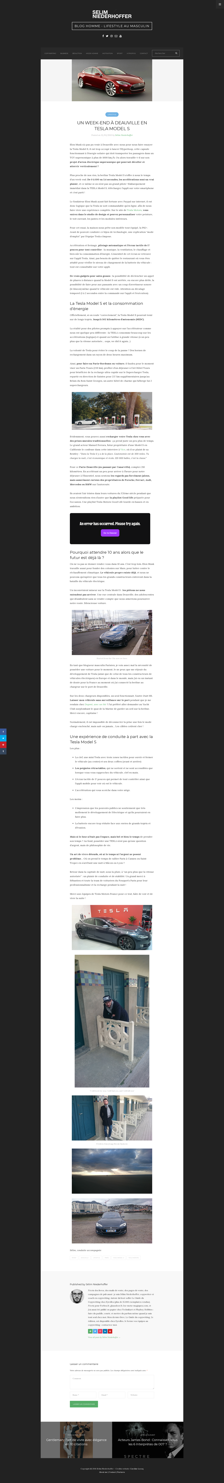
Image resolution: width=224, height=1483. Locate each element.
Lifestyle (112, 114)
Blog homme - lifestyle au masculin (112, 26)
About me (103, 1472)
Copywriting (50, 53)
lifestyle (96, 1258)
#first (74, 1258)
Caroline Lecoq (136, 1469)
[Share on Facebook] (3, 732)
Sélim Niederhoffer (124, 135)
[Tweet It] (3, 738)
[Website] (90, 1331)
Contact (144, 53)
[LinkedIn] (105, 1331)
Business (64, 53)
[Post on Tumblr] (3, 751)
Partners (121, 1472)
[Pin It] (3, 745)
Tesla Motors (134, 210)
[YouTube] (110, 1331)
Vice (122, 449)
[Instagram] (100, 1331)
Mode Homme (92, 53)
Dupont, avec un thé (95, 704)
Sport (119, 53)
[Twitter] (95, 1331)
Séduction (77, 53)
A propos (131, 53)
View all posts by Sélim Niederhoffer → (104, 1337)
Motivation (107, 53)
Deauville (85, 1258)
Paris (107, 1258)
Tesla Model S (118, 1258)
